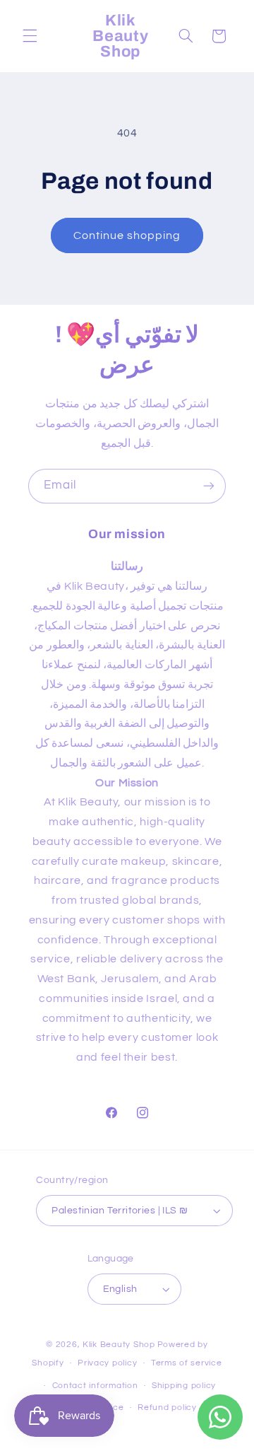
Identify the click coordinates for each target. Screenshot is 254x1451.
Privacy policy (107, 1363)
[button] (29, 36)
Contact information (95, 1385)
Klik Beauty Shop (119, 1344)
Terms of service (186, 1363)
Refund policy (167, 1407)
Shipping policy (184, 1385)
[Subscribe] (209, 486)
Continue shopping (127, 235)
